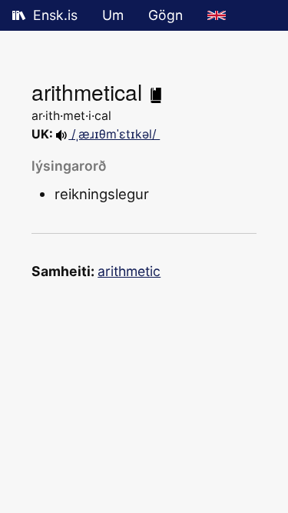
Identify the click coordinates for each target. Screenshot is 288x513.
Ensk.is (55, 15)
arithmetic (129, 271)
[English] (216, 15)
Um (113, 15)
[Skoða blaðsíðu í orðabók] (156, 91)
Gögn (165, 15)
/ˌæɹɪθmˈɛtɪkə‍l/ (114, 134)
